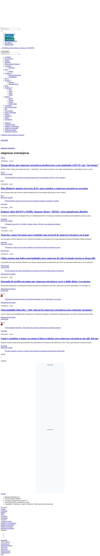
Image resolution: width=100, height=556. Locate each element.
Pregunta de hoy (14, 84)
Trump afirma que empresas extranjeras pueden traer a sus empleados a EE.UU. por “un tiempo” (50, 165)
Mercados (12, 68)
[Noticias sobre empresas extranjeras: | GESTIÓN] (18, 48)
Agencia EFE (5, 267)
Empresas (8, 37)
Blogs (6, 86)
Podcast (7, 114)
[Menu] (1, 27)
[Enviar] (19, 29)
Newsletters (8, 43)
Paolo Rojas (4, 290)
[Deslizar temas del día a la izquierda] (1, 31)
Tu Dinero (8, 73)
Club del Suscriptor (11, 107)
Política (11, 71)
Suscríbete (4, 540)
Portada (7, 60)
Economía (8, 66)
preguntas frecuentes (11, 131)
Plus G (7, 78)
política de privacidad (11, 128)
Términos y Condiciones (8, 523)
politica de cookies (10, 130)
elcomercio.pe (5, 544)
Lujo (10, 89)
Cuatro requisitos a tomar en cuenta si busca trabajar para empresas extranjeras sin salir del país (49, 338)
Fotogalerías (8, 119)
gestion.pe (8, 123)
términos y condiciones (12, 126)
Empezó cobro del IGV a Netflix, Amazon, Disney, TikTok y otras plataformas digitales (44, 211)
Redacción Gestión (6, 174)
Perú (6, 70)
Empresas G (9, 36)
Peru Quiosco (9, 59)
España (11, 102)
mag (2, 554)
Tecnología (8, 105)
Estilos (11, 95)
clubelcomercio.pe (6, 545)
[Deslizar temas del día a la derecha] (1, 48)
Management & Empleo (12, 64)
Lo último (8, 57)
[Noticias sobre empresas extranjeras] (12, 135)
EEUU (11, 98)
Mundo (7, 97)
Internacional (13, 104)
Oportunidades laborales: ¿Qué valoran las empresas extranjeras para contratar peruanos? (46, 310)
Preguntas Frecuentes (7, 528)
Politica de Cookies (7, 526)
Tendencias (8, 88)
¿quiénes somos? (10, 124)
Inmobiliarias (13, 77)
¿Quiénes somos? (6, 521)
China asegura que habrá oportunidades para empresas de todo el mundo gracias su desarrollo (48, 258)
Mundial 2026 (9, 44)
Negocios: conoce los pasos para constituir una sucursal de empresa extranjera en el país (45, 235)
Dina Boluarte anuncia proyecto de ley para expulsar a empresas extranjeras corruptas (44, 188)
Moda (10, 93)
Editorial (11, 82)
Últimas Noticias (10, 34)
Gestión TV (8, 116)
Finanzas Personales (11, 41)
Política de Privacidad (7, 525)
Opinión (7, 80)
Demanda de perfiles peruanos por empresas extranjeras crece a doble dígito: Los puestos (45, 281)
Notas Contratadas (10, 112)
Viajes (10, 91)
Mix (6, 109)
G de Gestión (9, 39)
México (11, 100)
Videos (7, 118)
